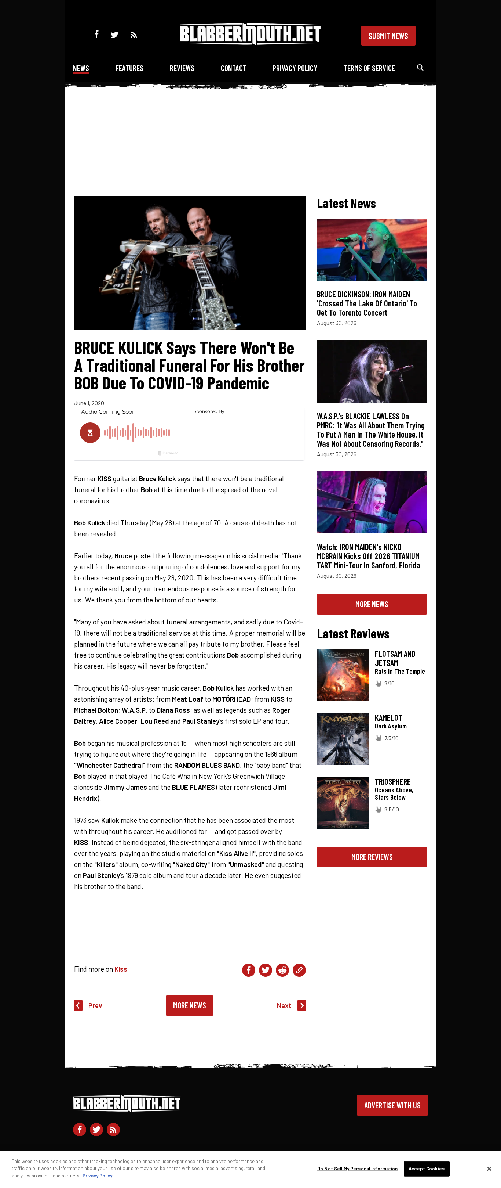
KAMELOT (388, 717)
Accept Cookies (427, 1168)
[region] (250, 1169)
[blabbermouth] (250, 42)
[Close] (489, 1169)
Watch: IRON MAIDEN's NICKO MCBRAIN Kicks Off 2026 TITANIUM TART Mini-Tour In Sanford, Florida (368, 555)
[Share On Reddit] (282, 970)
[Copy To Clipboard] (299, 970)
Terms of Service (369, 67)
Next (284, 1005)
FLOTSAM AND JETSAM (395, 658)
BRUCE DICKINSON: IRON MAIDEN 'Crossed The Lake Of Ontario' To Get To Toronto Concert (367, 303)
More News (189, 1005)
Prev (95, 1005)
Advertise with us (392, 1105)
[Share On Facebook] (248, 970)
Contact (233, 67)
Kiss (120, 969)
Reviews (182, 67)
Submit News (388, 35)
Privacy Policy (295, 67)
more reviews (372, 856)
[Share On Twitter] (265, 970)
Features (129, 67)
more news (371, 604)
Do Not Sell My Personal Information (357, 1168)
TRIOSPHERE (393, 781)
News (81, 67)
